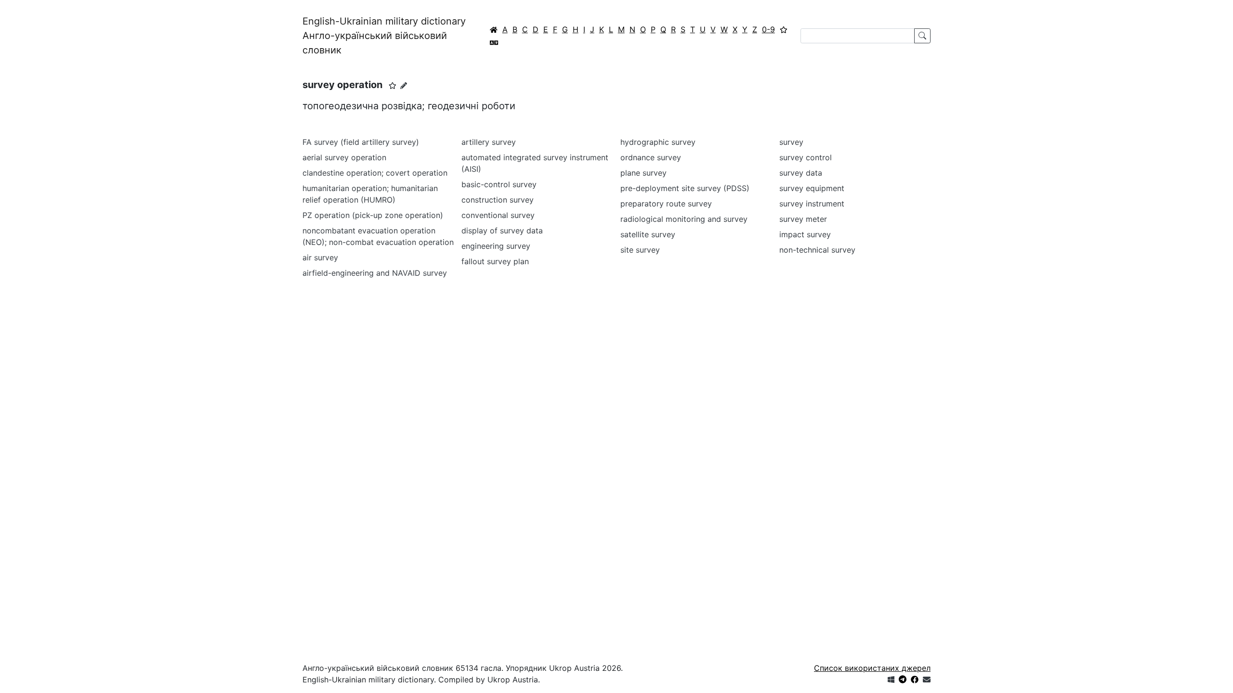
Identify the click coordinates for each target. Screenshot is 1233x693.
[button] (392, 85)
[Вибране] (783, 29)
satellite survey (647, 234)
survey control (805, 157)
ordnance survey (650, 157)
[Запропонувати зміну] (403, 85)
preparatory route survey (666, 203)
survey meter (803, 219)
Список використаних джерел (872, 668)
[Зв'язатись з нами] (927, 679)
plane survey (643, 173)
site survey (640, 250)
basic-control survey (499, 184)
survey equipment (811, 188)
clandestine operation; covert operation (374, 173)
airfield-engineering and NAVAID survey (374, 273)
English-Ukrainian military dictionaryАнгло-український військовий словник (384, 35)
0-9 (768, 29)
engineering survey (495, 246)
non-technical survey (817, 250)
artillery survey (488, 142)
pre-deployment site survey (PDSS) (684, 188)
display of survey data (502, 230)
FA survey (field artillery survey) (360, 142)
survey (791, 142)
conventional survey (498, 215)
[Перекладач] (494, 42)
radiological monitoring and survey (684, 219)
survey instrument (811, 203)
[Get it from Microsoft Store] (891, 679)
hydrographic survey (657, 142)
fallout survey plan (495, 261)
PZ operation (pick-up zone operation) (372, 215)
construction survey (497, 200)
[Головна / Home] (493, 29)
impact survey (805, 234)
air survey (320, 257)
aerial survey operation (344, 157)
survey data (800, 173)
